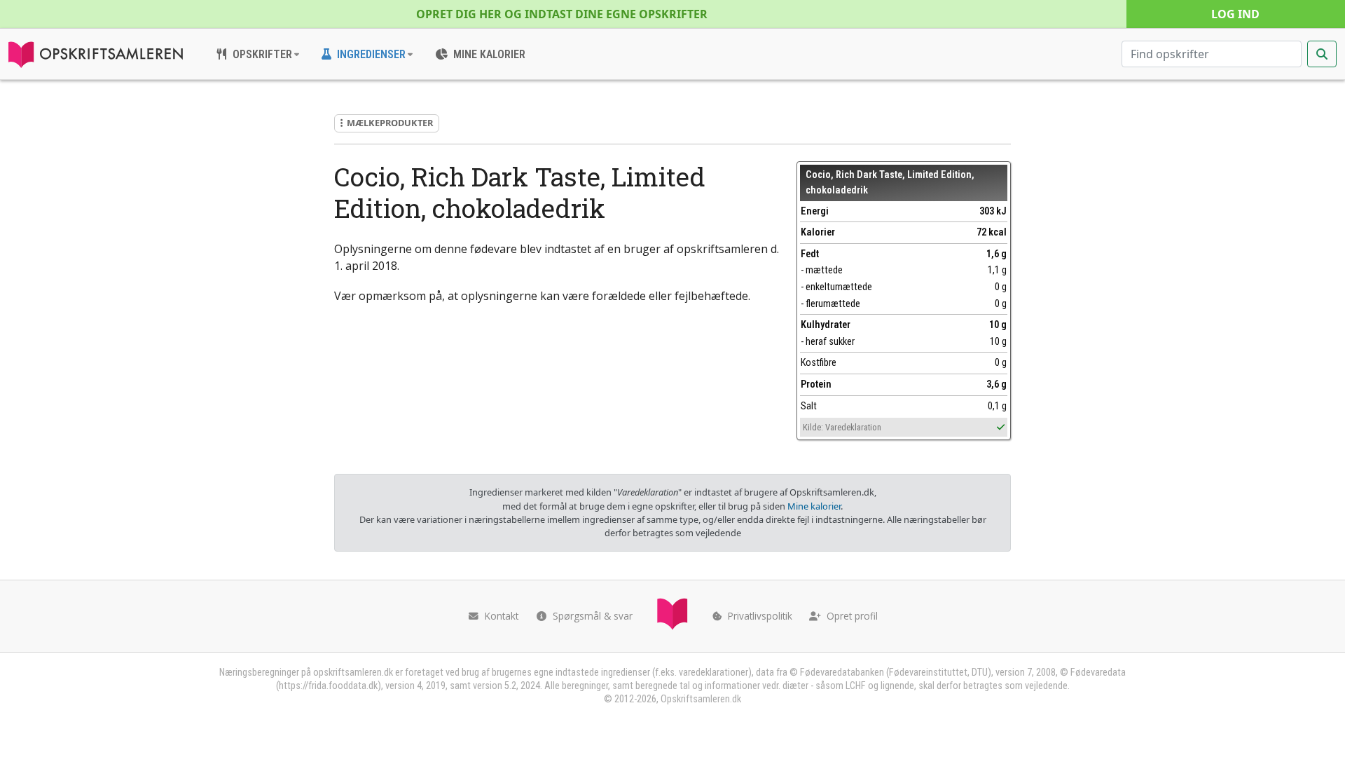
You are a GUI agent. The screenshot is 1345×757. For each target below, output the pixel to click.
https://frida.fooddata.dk (328, 686)
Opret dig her (562, 14)
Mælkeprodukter (390, 122)
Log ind (1235, 14)
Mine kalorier (814, 506)
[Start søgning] (1322, 54)
